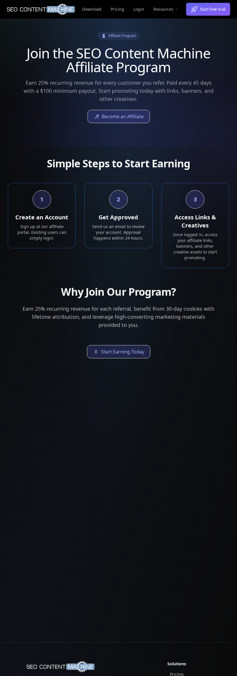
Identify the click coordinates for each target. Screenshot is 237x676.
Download (91, 9)
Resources (163, 9)
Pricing (117, 9)
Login (139, 9)
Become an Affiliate (123, 116)
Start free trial (212, 9)
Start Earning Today (122, 352)
